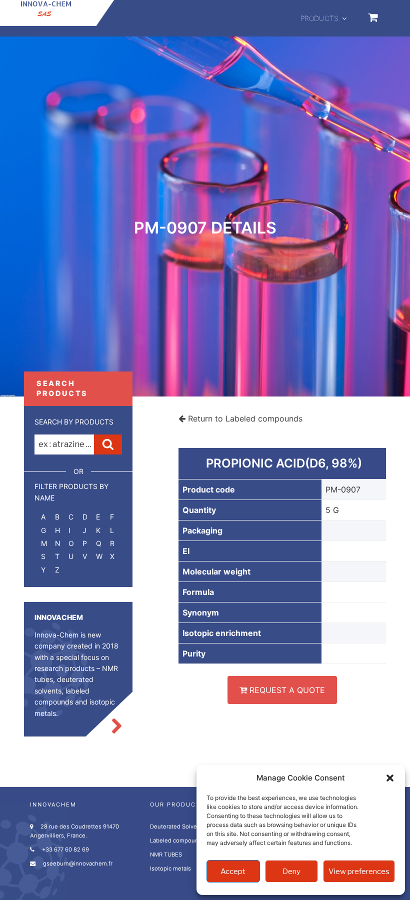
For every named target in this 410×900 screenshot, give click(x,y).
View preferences (359, 871)
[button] (390, 778)
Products (319, 18)
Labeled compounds (177, 840)
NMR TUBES (166, 854)
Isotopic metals (170, 868)
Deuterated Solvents (178, 826)
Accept (233, 871)
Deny (291, 871)
